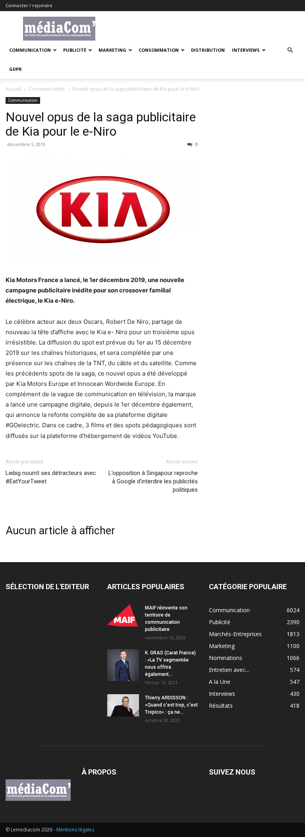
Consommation (159, 50)
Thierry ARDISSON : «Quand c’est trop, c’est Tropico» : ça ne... (171, 705)
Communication (30, 50)
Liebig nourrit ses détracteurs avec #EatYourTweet (51, 477)
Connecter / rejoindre (29, 5)
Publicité (74, 50)
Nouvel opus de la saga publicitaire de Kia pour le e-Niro (101, 124)
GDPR (15, 69)
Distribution (208, 50)
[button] (289, 50)
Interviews (246, 50)
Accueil (13, 89)
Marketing (112, 50)
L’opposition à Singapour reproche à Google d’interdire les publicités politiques (153, 481)
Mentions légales (75, 829)
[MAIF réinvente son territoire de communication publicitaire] (123, 615)
